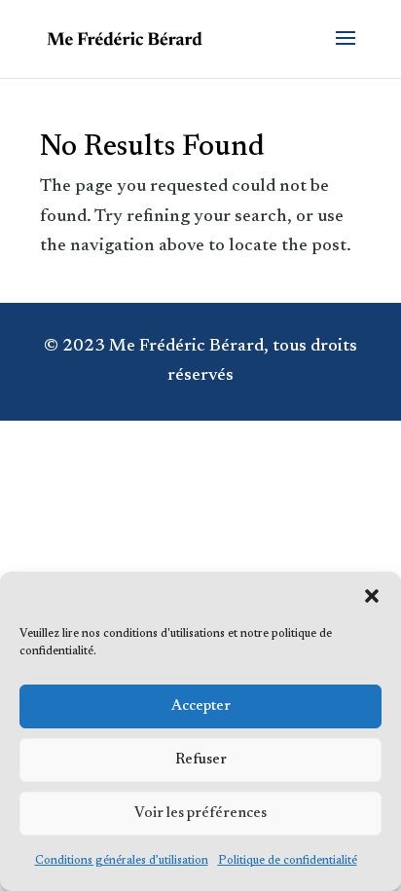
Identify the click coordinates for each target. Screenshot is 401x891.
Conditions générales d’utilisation (121, 861)
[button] (372, 596)
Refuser (201, 760)
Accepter (201, 706)
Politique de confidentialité (287, 861)
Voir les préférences (200, 813)
